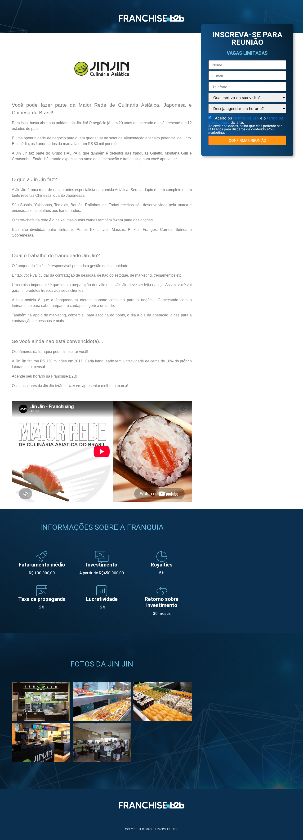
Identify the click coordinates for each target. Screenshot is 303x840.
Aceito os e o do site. (245, 125)
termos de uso (246, 118)
